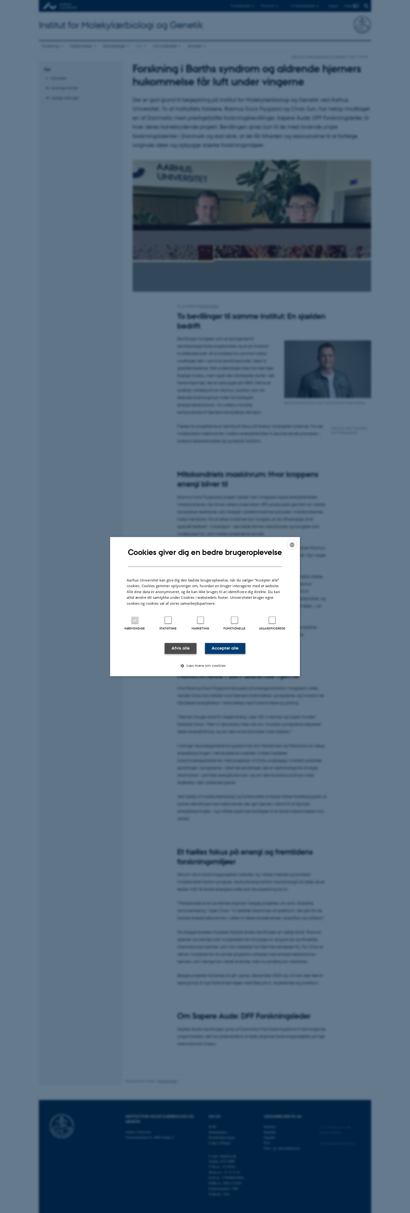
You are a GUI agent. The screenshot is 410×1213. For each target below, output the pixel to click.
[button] (205, 665)
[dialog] (205, 606)
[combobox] (292, 544)
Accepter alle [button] (225, 648)
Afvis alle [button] (181, 648)
